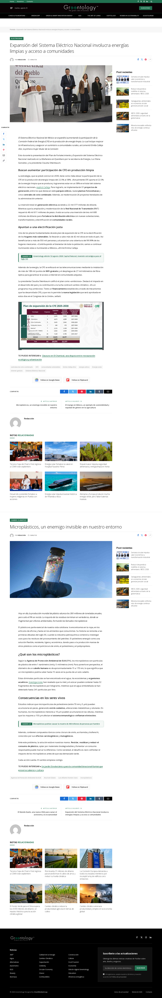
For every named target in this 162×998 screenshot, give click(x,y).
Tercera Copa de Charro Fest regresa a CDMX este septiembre (25, 465)
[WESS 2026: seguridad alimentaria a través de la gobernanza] (122, 116)
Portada (12, 29)
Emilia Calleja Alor (69, 367)
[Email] (3, 155)
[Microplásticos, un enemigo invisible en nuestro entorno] (61, 569)
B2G (80, 16)
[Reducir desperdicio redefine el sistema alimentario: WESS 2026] (122, 91)
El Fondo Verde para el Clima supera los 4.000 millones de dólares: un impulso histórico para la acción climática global (25, 910)
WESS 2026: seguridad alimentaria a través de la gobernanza (140, 115)
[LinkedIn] (3, 144)
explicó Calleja (43, 187)
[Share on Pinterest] (145, 59)
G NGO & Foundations (17, 16)
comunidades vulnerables (50, 367)
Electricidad (16, 38)
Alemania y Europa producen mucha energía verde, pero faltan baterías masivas (95, 497)
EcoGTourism (148, 16)
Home (12, 1)
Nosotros (20, 1)
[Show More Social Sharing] (150, 59)
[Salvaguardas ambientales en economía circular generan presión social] (122, 104)
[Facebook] (3, 134)
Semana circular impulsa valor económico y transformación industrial (140, 79)
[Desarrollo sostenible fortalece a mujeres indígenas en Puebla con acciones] (26, 481)
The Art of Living (94, 16)
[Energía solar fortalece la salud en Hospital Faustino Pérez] (61, 451)
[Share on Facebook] (138, 59)
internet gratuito (17, 371)
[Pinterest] (3, 150)
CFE (37, 367)
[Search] (151, 1)
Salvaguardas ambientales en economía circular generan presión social (141, 103)
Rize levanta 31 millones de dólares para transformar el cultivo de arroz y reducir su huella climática (60, 874)
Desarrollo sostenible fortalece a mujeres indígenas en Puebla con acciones (23, 497)
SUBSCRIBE (145, 8)
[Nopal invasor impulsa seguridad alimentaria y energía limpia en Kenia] (96, 451)
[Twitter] (3, 139)
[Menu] (11, 8)
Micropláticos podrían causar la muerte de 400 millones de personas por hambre (66, 724)
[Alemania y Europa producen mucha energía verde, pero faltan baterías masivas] (96, 481)
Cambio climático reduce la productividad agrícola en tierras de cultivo (59, 909)
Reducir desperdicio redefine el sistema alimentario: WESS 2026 (140, 91)
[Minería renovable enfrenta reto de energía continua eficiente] (122, 128)
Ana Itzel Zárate (50, 778)
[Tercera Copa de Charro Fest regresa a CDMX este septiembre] (26, 451)
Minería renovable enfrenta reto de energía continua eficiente (141, 127)
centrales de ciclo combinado (22, 367)
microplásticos (86, 778)
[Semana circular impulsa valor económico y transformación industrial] (122, 79)
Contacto (30, 1)
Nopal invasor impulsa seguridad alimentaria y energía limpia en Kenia (94, 465)
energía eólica (84, 367)
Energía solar (97, 367)
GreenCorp (35, 16)
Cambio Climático (18, 520)
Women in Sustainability (129, 16)
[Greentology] (81, 8)
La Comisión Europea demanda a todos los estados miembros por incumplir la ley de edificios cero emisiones (93, 875)
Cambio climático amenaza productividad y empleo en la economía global (96, 909)
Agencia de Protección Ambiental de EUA (26, 778)
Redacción (22, 60)
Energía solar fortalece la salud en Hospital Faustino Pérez (59, 465)
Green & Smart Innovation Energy (59, 16)
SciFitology (111, 16)
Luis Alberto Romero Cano (68, 778)
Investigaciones (36, 682)
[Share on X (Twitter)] (142, 59)
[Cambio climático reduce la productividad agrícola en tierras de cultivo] (61, 893)
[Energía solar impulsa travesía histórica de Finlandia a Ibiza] (61, 481)
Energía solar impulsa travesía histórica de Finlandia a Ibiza (61, 495)
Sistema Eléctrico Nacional (35, 371)
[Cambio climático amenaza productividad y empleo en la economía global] (96, 893)
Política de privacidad (118, 977)
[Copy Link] (3, 160)
